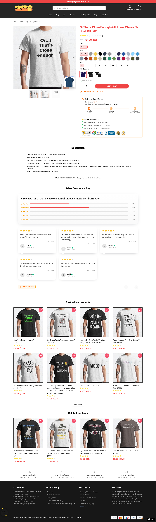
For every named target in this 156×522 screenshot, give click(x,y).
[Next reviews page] (136, 287)
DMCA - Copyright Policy (55, 501)
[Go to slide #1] (34, 94)
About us (50, 492)
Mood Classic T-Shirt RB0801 (90, 386)
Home (15, 22)
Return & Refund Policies (88, 498)
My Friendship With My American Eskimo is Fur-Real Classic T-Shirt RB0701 (25, 453)
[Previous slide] (17, 57)
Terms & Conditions (53, 495)
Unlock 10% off (4, 512)
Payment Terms (85, 495)
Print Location (84, 69)
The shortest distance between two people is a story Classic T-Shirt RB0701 (60, 453)
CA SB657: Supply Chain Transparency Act (61, 504)
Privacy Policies (52, 498)
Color (81, 50)
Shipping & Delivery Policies (89, 492)
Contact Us (83, 501)
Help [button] (152, 519)
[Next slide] (73, 57)
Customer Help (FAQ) (87, 504)
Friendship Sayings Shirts (29, 22)
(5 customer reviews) (96, 36)
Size (81, 62)
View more (78, 404)
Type (81, 43)
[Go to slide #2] (45, 94)
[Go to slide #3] (56, 94)
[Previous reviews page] (126, 287)
